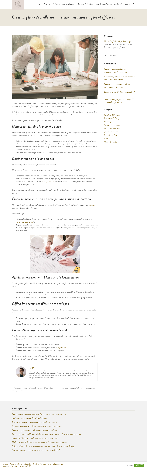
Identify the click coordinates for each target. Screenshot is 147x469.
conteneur (92, 205)
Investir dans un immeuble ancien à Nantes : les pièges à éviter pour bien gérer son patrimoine (46, 434)
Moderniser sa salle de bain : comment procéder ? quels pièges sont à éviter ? (40, 442)
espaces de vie (63, 347)
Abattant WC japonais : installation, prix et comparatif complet (35, 438)
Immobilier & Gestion (112, 128)
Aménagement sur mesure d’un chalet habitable (29, 418)
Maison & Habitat (110, 142)
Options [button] (130, 465)
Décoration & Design (112, 118)
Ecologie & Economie (112, 125)
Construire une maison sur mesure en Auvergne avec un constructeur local (39, 414)
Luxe (106, 138)
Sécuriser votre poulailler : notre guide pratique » (80, 388)
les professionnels (48, 181)
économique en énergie (24, 222)
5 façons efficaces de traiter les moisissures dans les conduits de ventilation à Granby (43, 446)
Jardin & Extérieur (111, 131)
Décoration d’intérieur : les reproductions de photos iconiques (34, 422)
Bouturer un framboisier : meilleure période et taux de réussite (35, 430)
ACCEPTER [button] (139, 465)
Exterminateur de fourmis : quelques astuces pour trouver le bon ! (36, 450)
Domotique (108, 121)
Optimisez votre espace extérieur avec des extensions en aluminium (37, 426)
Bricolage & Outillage (112, 115)
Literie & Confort (110, 135)
